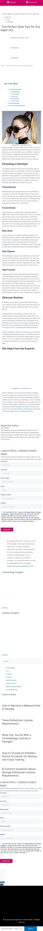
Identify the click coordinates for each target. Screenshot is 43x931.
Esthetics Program (21, 897)
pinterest (3, 878)
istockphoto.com (26, 145)
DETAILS (5, 608)
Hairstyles (10, 22)
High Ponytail (15, 101)
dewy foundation (8, 332)
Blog (21, 910)
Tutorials (9, 677)
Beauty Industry (11, 680)
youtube (2, 873)
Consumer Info (21, 905)
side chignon (9, 256)
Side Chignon (16, 98)
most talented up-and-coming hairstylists (19, 411)
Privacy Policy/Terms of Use (21, 908)
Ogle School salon (23, 406)
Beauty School (11, 683)
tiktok (2, 884)
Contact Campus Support (21, 903)
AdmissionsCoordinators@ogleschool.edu (20, 566)
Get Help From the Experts (17, 105)
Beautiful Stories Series (13, 686)
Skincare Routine (14, 103)
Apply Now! (21, 915)
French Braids (16, 94)
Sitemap (21, 913)
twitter (2, 875)
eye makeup (30, 323)
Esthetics (9, 674)
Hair (8, 19)
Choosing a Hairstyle (15, 89)
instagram (3, 880)
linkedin (2, 882)
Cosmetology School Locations (22, 900)
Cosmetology (10, 668)
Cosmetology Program (21, 895)
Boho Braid (15, 96)
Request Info (21, 892)
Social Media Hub (11, 689)
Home (2, 65)
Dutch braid (32, 226)
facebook (3, 871)
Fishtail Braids (15, 91)
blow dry (13, 178)
